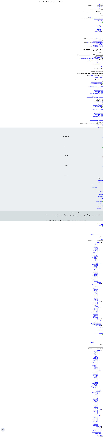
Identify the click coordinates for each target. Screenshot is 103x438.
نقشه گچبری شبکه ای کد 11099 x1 (95, 97)
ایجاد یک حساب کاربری (95, 8)
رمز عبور (101, 13)
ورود (102, 15)
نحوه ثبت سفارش (100, 180)
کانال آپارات (99, 208)
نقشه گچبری (85, 58)
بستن (102, 239)
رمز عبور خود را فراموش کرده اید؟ (96, 17)
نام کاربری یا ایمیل (99, 11)
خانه (102, 38)
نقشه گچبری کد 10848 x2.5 (96, 120)
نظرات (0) (99, 62)
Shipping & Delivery (97, 63)
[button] (99, 91)
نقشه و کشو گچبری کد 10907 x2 (95, 42)
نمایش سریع (100, 92)
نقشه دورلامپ (97, 58)
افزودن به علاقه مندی (98, 57)
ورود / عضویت (98, 325)
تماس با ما (94, 189)
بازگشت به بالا (100, 327)
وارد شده (91, 75)
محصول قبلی (100, 39)
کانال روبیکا (101, 194)
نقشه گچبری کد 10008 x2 (97, 109)
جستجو (90, 5)
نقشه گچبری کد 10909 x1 (96, 46)
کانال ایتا (101, 198)
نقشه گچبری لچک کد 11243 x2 (96, 86)
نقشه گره (81, 58)
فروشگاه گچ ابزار (97, 38)
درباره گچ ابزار (94, 187)
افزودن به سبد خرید (99, 56)
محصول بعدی (100, 44)
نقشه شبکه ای (91, 58)
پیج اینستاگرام (98, 203)
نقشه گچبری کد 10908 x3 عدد (96, 54)
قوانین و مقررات (100, 182)
